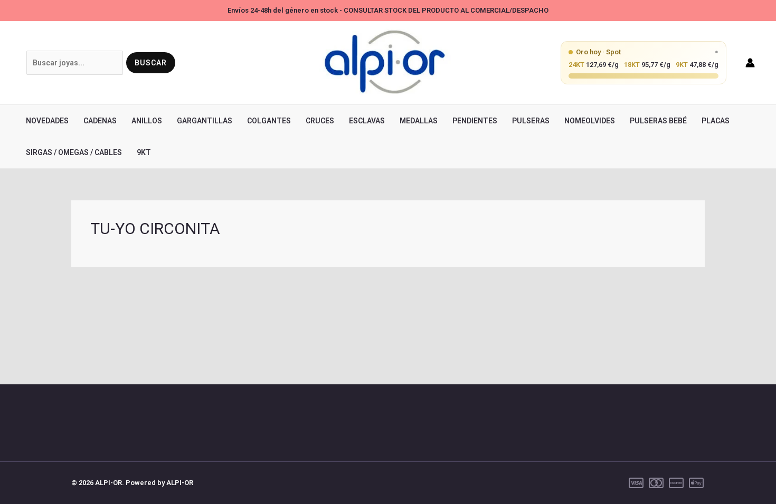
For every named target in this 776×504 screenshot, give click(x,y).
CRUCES (320, 121)
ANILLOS (146, 121)
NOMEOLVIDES (589, 121)
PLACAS (716, 121)
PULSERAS (531, 121)
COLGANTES (269, 121)
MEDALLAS (419, 121)
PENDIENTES (474, 121)
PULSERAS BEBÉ (658, 121)
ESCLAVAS (367, 121)
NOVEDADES (47, 121)
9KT (144, 152)
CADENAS (100, 121)
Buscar (151, 63)
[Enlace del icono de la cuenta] (750, 62)
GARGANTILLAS (204, 121)
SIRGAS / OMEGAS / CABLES (74, 152)
